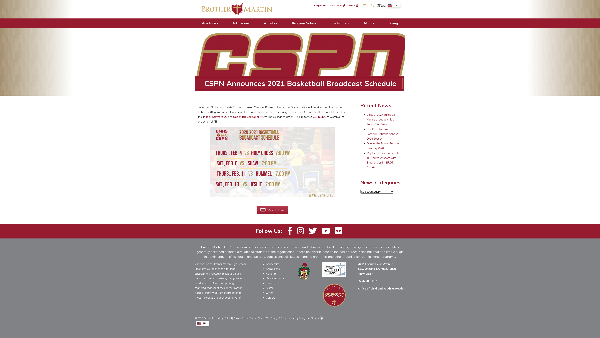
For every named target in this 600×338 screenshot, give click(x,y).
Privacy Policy (240, 318)
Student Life (339, 23)
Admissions (241, 23)
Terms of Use (256, 318)
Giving (393, 23)
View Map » (365, 273)
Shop (352, 5)
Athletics (270, 23)
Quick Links (336, 5)
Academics (210, 23)
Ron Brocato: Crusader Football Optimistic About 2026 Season (382, 133)
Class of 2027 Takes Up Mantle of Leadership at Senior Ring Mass (381, 119)
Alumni (369, 23)
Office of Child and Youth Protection (381, 288)
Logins (318, 5)
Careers (270, 297)
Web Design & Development (280, 318)
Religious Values (304, 23)
